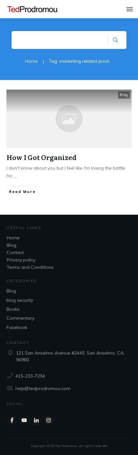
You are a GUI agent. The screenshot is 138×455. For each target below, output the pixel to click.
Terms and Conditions (30, 267)
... (15, 176)
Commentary (20, 318)
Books (13, 309)
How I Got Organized (41, 157)
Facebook (16, 327)
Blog (124, 94)
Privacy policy (21, 260)
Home (13, 238)
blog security (19, 300)
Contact (15, 252)
